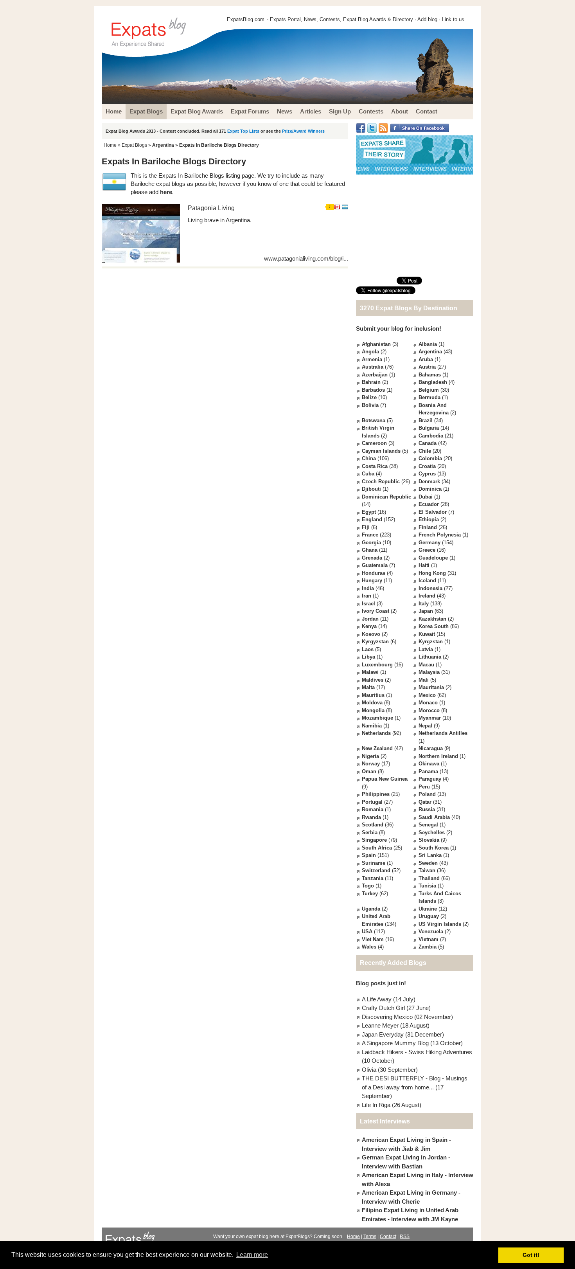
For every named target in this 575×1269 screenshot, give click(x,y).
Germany (429, 542)
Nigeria (370, 756)
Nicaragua (431, 748)
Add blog (427, 19)
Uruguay (429, 916)
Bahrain (371, 382)
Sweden (428, 863)
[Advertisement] (414, 225)
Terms (369, 1236)
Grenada (372, 558)
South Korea (434, 848)
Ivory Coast (375, 611)
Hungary (372, 580)
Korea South (434, 626)
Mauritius (373, 695)
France (370, 535)
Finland (428, 527)
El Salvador (433, 512)
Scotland (372, 825)
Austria (427, 367)
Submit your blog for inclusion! (398, 328)
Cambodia (431, 436)
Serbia (369, 832)
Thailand (429, 878)
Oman (369, 771)
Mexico (427, 695)
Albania (428, 344)
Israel (368, 604)
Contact (388, 1236)
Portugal (372, 802)
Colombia (430, 458)
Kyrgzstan (431, 641)
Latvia (426, 649)
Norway (371, 764)
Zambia (428, 947)
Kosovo (371, 634)
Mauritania (431, 687)
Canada (428, 443)
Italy (424, 604)
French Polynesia (440, 535)
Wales (369, 947)
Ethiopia (429, 519)
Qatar (425, 802)
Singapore (374, 840)
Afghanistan (376, 344)
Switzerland (376, 870)
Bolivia (370, 405)
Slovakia (429, 840)
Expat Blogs (134, 145)
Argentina (163, 145)
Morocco (429, 710)
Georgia (371, 542)
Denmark (429, 481)
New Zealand (377, 748)
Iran (366, 596)
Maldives (372, 680)
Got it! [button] (531, 1255)
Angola (370, 352)
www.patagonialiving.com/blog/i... (306, 258)
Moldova (372, 703)
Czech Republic (381, 481)
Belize (369, 397)
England (372, 519)
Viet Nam (373, 939)
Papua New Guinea (385, 779)
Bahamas (430, 375)
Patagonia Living (211, 208)
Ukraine (428, 909)
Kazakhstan (432, 619)
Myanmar (430, 718)
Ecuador (429, 504)
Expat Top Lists (243, 131)
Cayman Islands (381, 451)
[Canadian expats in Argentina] (337, 208)
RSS (405, 1236)
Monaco (428, 703)
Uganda (371, 909)
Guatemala (375, 565)
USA (367, 931)
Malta (368, 687)
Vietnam (428, 939)
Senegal (428, 825)
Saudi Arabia (434, 817)
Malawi (370, 672)
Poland (427, 794)
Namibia (372, 726)
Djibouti (371, 489)
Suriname (373, 863)
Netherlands (376, 733)
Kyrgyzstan (375, 641)
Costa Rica (375, 466)
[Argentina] (345, 208)
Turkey (370, 893)
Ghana (369, 550)
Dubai (426, 497)
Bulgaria (429, 428)
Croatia (427, 466)
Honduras (373, 573)
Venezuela (431, 931)
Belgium (429, 390)
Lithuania (430, 657)
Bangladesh (433, 382)
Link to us (453, 19)
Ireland (427, 596)
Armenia (372, 359)
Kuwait (427, 634)
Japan (426, 611)
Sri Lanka (430, 855)
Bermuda (429, 397)
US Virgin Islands (440, 924)
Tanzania (372, 878)
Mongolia (373, 710)
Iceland (427, 580)
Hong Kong (432, 573)
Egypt (369, 512)
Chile (425, 451)
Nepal (425, 726)
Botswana (373, 420)
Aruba (426, 359)
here (166, 192)
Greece (427, 550)
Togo (368, 886)
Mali (424, 680)
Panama (428, 771)
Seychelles (432, 832)
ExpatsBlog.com (245, 19)
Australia (372, 367)
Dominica (430, 489)
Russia (427, 809)
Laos (368, 649)
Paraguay (430, 779)
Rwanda (371, 817)
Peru (424, 787)
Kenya (369, 626)
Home (110, 145)
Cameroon (374, 443)
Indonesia (430, 588)
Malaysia (429, 672)
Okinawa (429, 764)
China (369, 458)
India (368, 588)
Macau (426, 665)
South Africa (377, 848)
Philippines (376, 794)
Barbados (373, 390)
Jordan (370, 619)
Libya (368, 657)
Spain (369, 855)
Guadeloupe (433, 558)
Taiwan (427, 870)
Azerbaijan (375, 375)
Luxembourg (377, 665)
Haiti (424, 565)
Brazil (426, 420)
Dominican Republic (386, 497)
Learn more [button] (252, 1254)
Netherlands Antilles (443, 733)
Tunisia (427, 886)
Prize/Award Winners (303, 131)
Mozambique (377, 718)
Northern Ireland (438, 756)
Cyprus (427, 474)
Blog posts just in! (381, 983)
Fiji (366, 527)
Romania (372, 809)
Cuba (368, 474)
